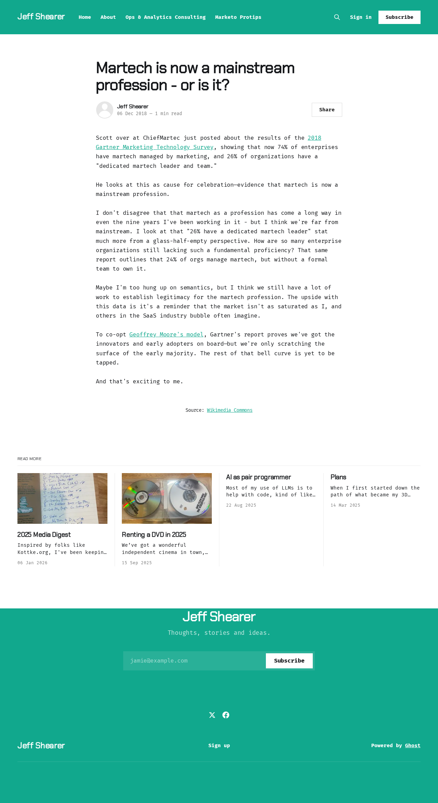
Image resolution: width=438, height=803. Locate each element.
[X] (212, 715)
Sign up (219, 745)
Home (85, 17)
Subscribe (399, 17)
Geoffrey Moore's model (166, 334)
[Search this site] (337, 17)
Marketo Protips (238, 17)
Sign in (361, 17)
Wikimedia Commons (230, 410)
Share (327, 110)
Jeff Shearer (41, 16)
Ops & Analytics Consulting (166, 17)
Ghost (413, 745)
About (108, 17)
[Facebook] (225, 715)
